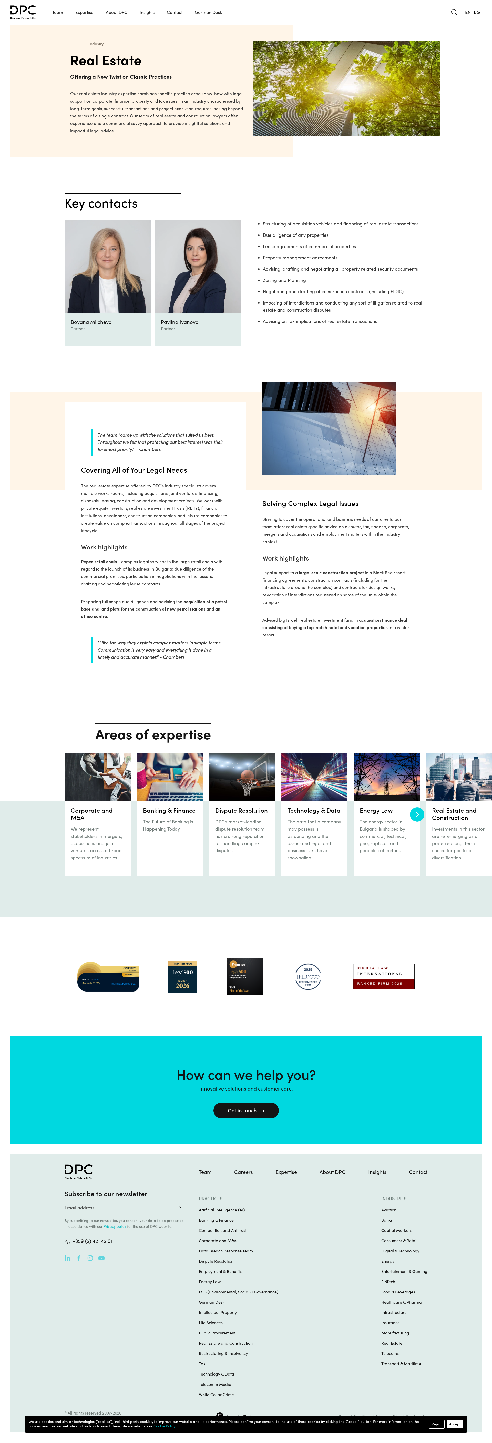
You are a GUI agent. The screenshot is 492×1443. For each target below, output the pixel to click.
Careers (243, 1172)
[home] (23, 12)
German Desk (208, 12)
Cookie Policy (164, 1426)
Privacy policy (115, 1226)
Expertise (286, 1172)
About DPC (116, 12)
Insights (377, 1172)
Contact (174, 12)
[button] (84, 12)
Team (57, 12)
